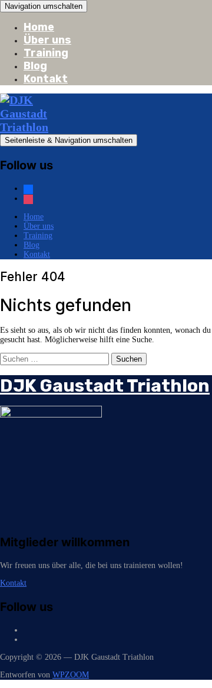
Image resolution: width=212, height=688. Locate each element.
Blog (35, 65)
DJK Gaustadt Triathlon (105, 385)
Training (46, 52)
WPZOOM (70, 674)
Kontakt (46, 78)
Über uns (47, 40)
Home (39, 27)
